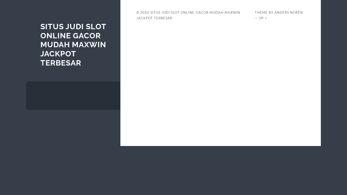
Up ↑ (263, 18)
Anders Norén (288, 12)
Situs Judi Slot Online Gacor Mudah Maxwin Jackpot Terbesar (73, 44)
